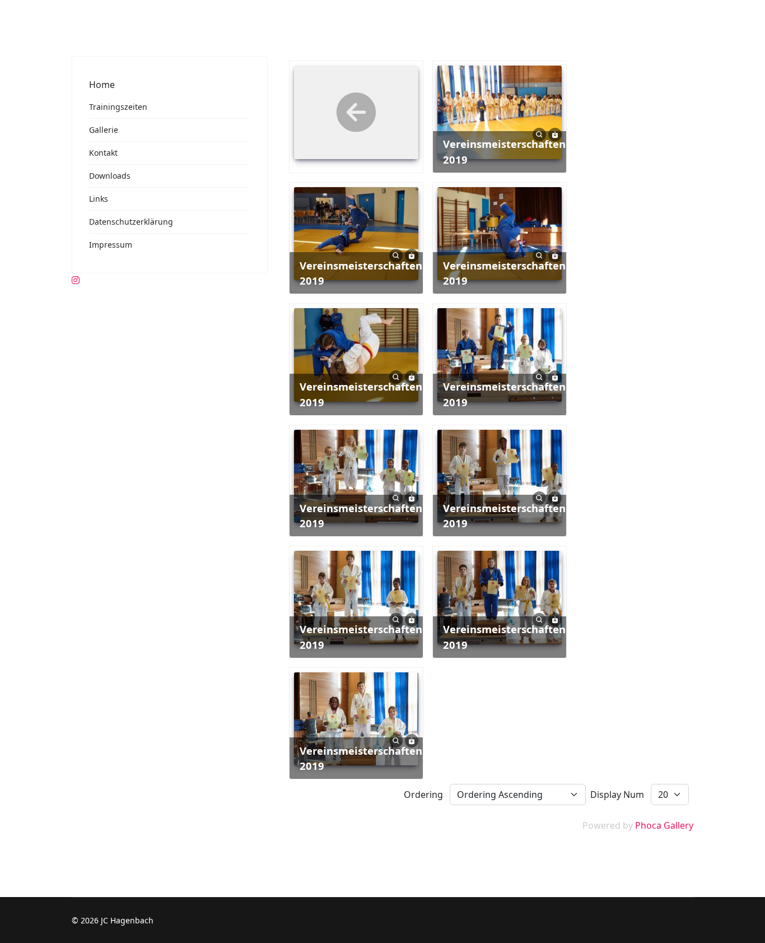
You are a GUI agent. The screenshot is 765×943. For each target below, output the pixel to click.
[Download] (555, 133)
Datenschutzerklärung (131, 221)
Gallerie (103, 129)
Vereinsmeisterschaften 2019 (504, 151)
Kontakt (103, 152)
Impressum (110, 244)
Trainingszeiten (118, 106)
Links (98, 198)
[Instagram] (76, 280)
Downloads (109, 175)
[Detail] (539, 133)
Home (102, 84)
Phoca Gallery (664, 825)
